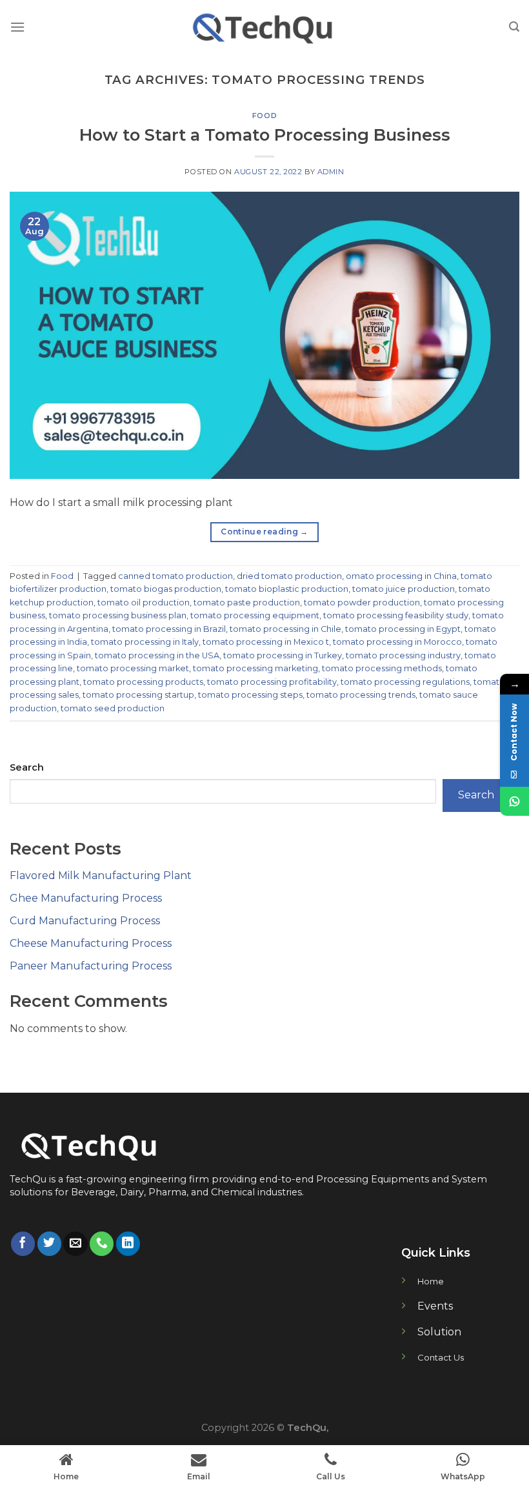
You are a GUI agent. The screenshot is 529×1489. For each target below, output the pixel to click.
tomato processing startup (138, 695)
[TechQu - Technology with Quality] (264, 27)
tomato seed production (113, 708)
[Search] (514, 26)
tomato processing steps (250, 695)
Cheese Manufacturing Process (91, 943)
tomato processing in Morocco (397, 642)
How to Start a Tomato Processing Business (264, 135)
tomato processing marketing (255, 668)
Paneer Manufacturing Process (91, 966)
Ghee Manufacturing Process (86, 898)
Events (435, 1306)
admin (330, 171)
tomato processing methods (382, 668)
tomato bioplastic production (286, 589)
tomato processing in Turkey (282, 655)
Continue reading (264, 531)
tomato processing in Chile (285, 629)
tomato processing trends (360, 695)
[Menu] (17, 27)
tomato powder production (362, 602)
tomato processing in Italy (145, 642)
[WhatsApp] (514, 801)
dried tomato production (289, 576)
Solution (439, 1332)
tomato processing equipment (254, 615)
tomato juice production (403, 589)
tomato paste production (247, 602)
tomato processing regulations (405, 682)
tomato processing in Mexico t (266, 642)
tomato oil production (143, 602)
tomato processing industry (403, 655)
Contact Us (440, 1357)
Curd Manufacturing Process (85, 921)
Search (27, 767)
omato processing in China (401, 576)
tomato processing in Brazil (169, 629)
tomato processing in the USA (157, 655)
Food (264, 115)
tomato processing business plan (117, 615)
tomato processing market (133, 668)
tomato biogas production (165, 589)
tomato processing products (143, 682)
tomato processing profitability (272, 682)
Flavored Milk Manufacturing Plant (101, 875)
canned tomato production (175, 576)
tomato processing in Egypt (403, 629)
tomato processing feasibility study (395, 615)
